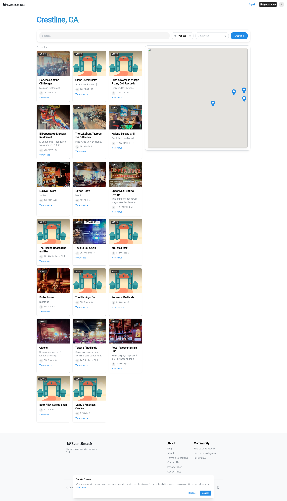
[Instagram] (218, 487)
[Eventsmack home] (79, 444)
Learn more (81, 487)
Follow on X (200, 458)
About (170, 453)
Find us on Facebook (204, 448)
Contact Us (173, 462)
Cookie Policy (174, 471)
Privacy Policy (174, 467)
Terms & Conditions (177, 458)
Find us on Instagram (205, 453)
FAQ (169, 448)
